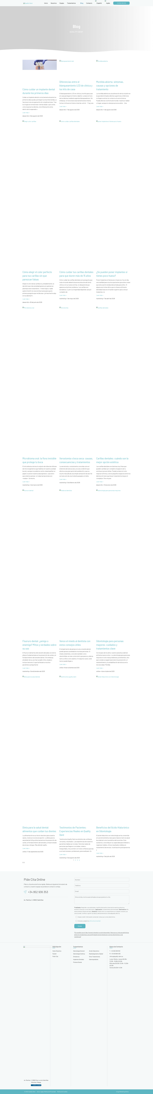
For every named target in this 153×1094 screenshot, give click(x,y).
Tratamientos (71, 3)
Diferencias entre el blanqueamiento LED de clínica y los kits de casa (75, 85)
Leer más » (26, 112)
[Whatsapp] (53, 959)
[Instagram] (151, 557)
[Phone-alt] (151, 547)
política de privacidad (94, 921)
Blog (81, 3)
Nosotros (54, 3)
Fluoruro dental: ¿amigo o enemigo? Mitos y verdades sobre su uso (39, 644)
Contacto (89, 3)
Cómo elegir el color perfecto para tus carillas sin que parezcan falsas (37, 275)
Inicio (46, 3)
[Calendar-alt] (151, 551)
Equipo (62, 3)
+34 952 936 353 (38, 892)
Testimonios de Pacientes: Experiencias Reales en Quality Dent (74, 831)
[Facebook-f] (151, 554)
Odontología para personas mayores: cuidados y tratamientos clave (110, 644)
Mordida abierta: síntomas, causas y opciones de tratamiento (110, 85)
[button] (36, 1085)
